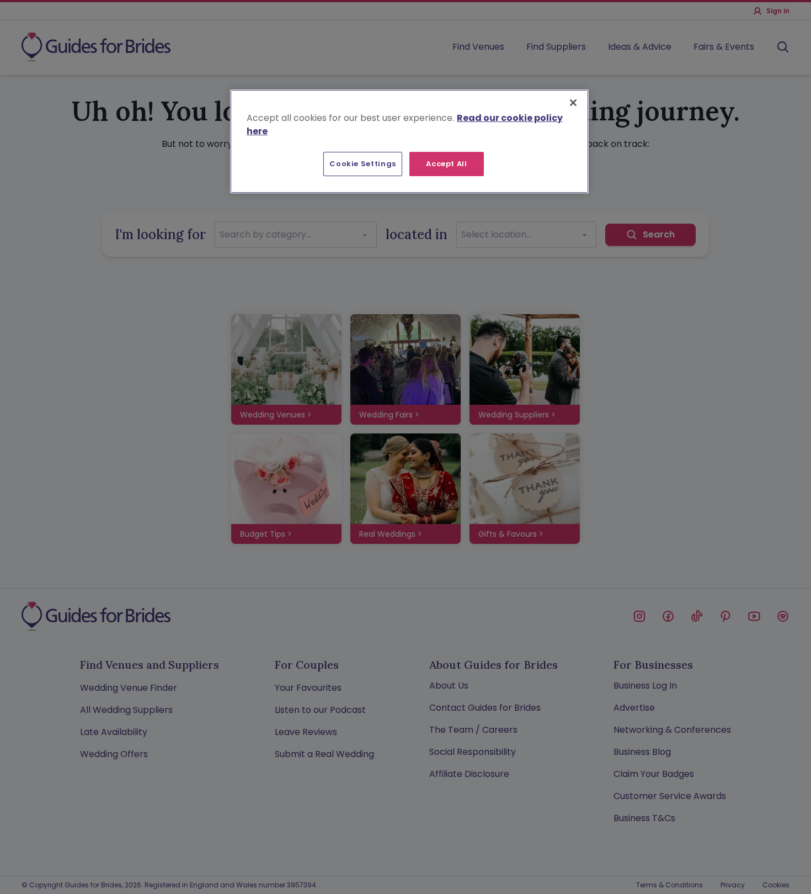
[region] (409, 141)
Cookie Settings (362, 163)
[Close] (573, 103)
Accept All (446, 163)
